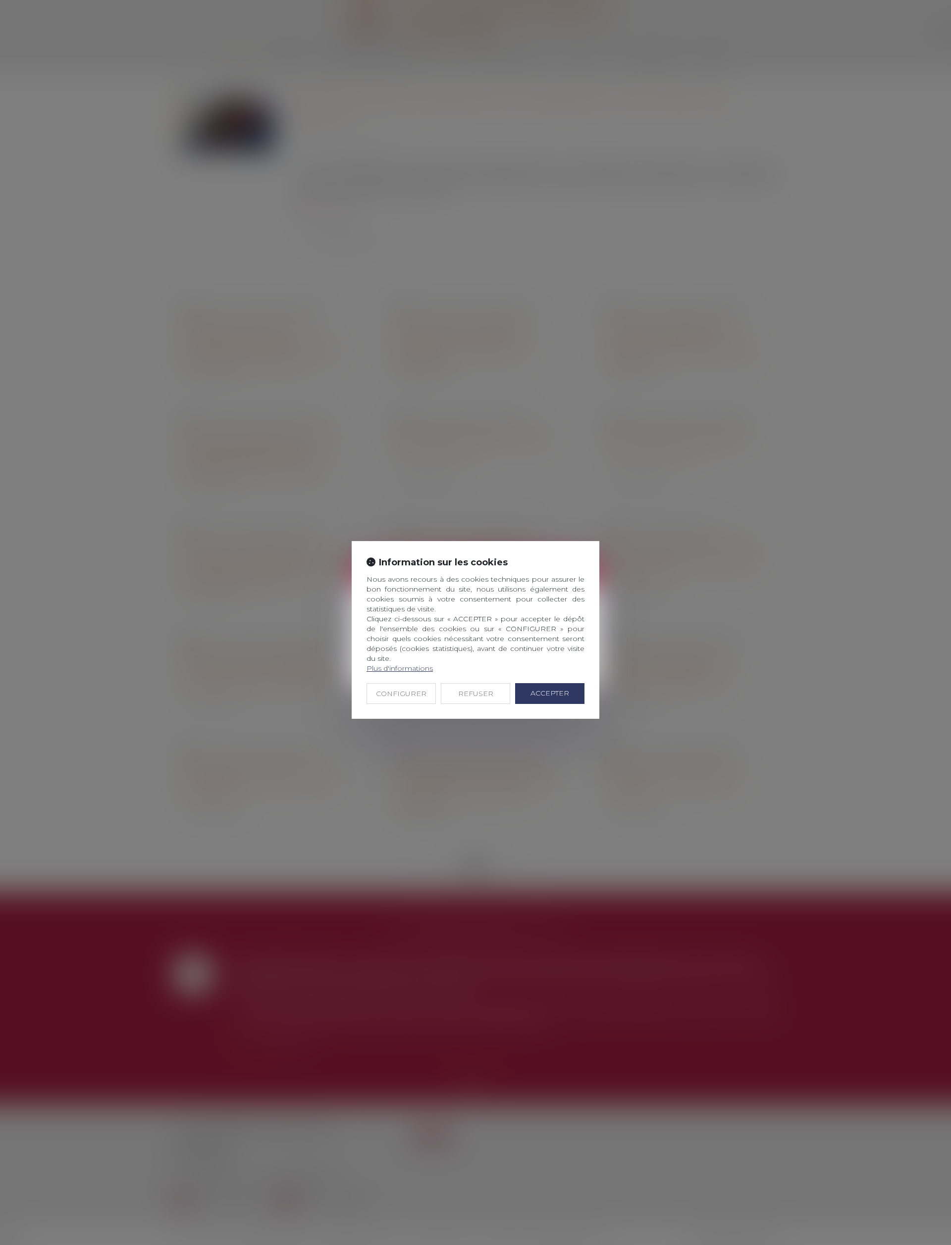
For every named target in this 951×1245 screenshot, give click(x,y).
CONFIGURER (401, 693)
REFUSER (475, 693)
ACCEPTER (549, 693)
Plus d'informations (400, 668)
